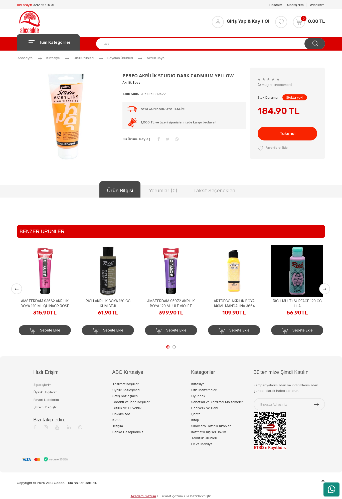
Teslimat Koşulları (125, 384)
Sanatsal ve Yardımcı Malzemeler (217, 402)
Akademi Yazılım (143, 496)
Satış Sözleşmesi (125, 396)
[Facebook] (35, 427)
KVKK (116, 420)
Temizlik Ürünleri (204, 438)
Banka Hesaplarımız (127, 432)
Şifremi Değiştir (45, 407)
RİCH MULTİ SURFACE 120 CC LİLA (297, 303)
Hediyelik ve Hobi (204, 408)
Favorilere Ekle (276, 147)
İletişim (117, 426)
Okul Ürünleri (84, 58)
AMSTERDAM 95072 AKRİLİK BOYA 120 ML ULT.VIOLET (171, 303)
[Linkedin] (69, 427)
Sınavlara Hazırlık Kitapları (211, 426)
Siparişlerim (295, 5)
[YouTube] (57, 427)
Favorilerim (316, 5)
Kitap (195, 420)
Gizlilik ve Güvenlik (126, 408)
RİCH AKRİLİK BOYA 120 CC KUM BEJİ (108, 303)
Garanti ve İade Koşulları (131, 402)
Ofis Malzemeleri (204, 390)
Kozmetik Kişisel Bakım (208, 432)
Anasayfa (25, 58)
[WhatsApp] (80, 427)
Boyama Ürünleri (120, 58)
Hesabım (275, 5)
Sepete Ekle (49, 330)
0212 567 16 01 (43, 5)
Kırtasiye (53, 58)
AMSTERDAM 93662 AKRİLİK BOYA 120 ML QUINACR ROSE (45, 303)
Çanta (196, 414)
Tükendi (287, 133)
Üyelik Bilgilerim (46, 392)
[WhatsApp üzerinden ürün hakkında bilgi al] (331, 489)
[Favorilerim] (281, 22)
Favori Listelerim (46, 400)
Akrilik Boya (155, 58)
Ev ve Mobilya (202, 444)
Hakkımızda (121, 414)
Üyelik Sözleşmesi (126, 390)
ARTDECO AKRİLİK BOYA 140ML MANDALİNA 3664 (234, 303)
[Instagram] (46, 427)
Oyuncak (198, 396)
